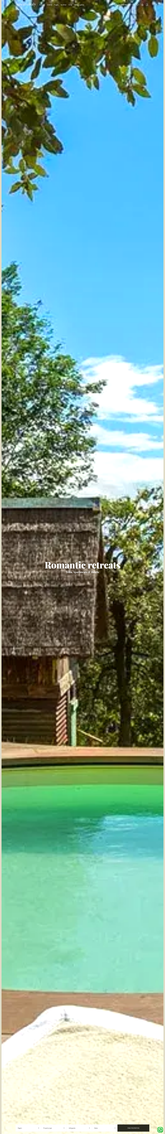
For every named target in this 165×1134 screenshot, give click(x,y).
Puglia (56, 5)
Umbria (49, 5)
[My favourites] (138, 4)
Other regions (79, 5)
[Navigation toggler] (147, 5)
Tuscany (41, 5)
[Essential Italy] (26, 4)
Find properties (133, 1128)
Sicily (70, 5)
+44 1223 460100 (124, 5)
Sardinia (63, 5)
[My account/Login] (142, 4)
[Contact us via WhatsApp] (160, 1130)
